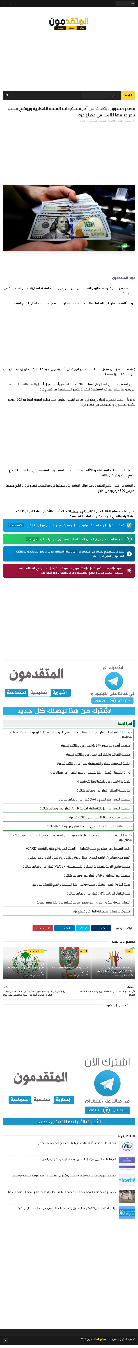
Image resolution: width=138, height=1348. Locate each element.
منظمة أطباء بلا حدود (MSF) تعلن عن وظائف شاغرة (95, 745)
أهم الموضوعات (36, 951)
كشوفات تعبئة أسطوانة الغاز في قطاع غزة (101, 911)
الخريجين (83, 951)
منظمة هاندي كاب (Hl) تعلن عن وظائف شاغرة (99, 817)
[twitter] (5, 3)
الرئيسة (128, 95)
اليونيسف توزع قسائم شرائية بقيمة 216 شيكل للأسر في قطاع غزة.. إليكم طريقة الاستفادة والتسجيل (63, 1175)
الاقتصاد (102, 121)
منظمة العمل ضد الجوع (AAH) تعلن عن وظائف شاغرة (94, 799)
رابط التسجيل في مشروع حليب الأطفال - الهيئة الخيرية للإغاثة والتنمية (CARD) (78, 848)
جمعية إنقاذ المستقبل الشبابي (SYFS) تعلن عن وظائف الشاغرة (88, 826)
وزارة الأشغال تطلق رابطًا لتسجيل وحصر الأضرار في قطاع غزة (90, 772)
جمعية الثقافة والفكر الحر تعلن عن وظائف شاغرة (98, 754)
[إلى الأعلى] (5, 1340)
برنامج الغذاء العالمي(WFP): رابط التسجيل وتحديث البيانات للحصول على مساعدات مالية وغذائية (67, 1208)
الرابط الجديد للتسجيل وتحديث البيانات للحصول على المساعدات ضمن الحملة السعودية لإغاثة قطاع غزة (25, 966)
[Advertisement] (69, 57)
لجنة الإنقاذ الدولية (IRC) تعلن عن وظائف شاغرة (98, 893)
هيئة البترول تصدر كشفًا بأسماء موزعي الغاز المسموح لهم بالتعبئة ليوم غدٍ (81, 884)
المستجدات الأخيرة (88, 121)
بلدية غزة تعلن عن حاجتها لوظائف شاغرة (103, 781)
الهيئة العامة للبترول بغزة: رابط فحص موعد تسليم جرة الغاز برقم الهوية (83, 902)
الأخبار (110, 121)
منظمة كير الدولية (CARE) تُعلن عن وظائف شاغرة (96, 875)
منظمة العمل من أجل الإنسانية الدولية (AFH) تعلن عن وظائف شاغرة (85, 808)
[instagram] (15, 3)
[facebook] (10, 3)
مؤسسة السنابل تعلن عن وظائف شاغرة (103, 790)
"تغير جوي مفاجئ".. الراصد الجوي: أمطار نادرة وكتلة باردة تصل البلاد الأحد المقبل (79, 857)
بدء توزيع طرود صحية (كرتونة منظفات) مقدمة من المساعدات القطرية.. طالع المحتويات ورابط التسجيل (61, 1191)
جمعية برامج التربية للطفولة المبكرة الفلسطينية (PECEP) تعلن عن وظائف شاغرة (76, 866)
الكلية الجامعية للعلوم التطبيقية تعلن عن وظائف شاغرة (93, 763)
